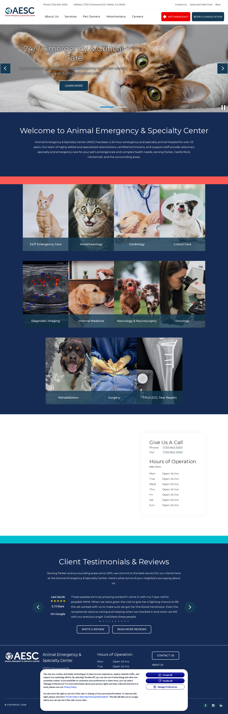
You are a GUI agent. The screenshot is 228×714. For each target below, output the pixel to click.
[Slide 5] (112, 621)
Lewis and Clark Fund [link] (201, 4)
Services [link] (114, 81)
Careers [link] (137, 16)
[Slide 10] (128, 621)
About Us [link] (157, 664)
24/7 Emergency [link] (178, 16)
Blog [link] (217, 4)
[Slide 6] (115, 621)
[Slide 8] (121, 621)
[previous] (5, 68)
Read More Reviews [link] (131, 629)
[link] (20, 12)
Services (71, 16)
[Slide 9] (124, 621)
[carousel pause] (223, 107)
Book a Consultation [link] (208, 16)
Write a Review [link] (93, 629)
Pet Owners (91, 16)
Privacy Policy (70, 687)
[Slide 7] (118, 621)
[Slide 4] (109, 621)
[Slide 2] (121, 107)
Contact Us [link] (181, 4)
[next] (222, 68)
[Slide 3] (106, 621)
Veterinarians (116, 16)
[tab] (156, 467)
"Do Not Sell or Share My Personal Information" (87, 696)
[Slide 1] (107, 107)
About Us (51, 16)
